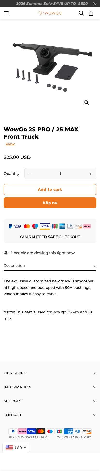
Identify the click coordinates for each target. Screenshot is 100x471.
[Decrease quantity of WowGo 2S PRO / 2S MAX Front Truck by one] (30, 173)
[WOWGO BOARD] (50, 13)
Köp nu (50, 202)
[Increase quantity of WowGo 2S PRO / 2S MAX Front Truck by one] (90, 173)
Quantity (11, 173)
